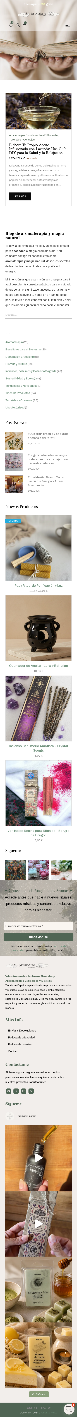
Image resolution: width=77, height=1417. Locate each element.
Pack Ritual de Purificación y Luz (39, 585)
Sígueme (13, 1103)
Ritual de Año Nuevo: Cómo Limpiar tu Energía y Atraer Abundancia (46, 481)
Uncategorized (15, 407)
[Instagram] (16, 1091)
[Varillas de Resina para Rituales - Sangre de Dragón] (38, 793)
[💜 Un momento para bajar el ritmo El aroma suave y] (38, 1224)
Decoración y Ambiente (20, 356)
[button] (35, 580)
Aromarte (32, 158)
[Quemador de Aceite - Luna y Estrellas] (38, 628)
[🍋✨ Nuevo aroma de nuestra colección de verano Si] (38, 1355)
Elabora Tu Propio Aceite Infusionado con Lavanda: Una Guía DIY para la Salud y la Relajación (37, 148)
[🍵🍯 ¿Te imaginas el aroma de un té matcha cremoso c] (38, 1289)
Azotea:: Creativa (49, 1412)
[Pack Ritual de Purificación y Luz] (38, 548)
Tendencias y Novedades (21, 385)
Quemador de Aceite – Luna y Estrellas (38, 666)
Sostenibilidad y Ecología (21, 378)
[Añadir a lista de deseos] (42, 580)
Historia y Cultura (16, 364)
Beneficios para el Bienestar (42, 135)
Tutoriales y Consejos (22, 139)
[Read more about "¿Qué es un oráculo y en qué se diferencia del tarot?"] (14, 441)
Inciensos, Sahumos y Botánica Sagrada (30, 371)
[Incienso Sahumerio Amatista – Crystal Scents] (38, 708)
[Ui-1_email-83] (23, 1091)
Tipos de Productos (17, 393)
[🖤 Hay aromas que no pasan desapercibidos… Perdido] (38, 1158)
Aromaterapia (17, 135)
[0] (11, 25)
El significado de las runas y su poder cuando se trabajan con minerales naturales (48, 459)
